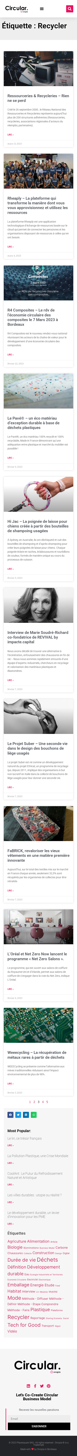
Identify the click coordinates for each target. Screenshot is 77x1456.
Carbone (62, 1247)
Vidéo (12, 1331)
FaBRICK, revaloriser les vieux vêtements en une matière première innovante (38, 855)
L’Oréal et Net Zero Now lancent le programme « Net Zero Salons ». (37, 956)
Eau (26, 1274)
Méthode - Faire (18, 1310)
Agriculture (16, 1241)
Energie (37, 1285)
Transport (47, 1325)
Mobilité (53, 1291)
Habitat (14, 1291)
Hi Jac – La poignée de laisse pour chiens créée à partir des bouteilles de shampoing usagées (38, 526)
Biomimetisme (31, 1247)
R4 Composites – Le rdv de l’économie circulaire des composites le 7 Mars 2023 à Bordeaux (32, 317)
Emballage (18, 1284)
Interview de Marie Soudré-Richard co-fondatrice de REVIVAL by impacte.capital (37, 637)
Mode (14, 1298)
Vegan (58, 1326)
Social (66, 1318)
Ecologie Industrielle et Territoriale (46, 1274)
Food (57, 1285)
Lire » (10, 134)
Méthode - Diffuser (35, 1298)
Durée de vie (21, 1260)
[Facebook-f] (35, 1386)
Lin (37, 1292)
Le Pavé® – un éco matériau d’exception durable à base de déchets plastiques (33, 423)
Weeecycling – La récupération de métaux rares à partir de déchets (36, 1054)
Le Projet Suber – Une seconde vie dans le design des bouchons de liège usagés (37, 748)
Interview (28, 1291)
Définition (16, 1266)
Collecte (28, 1253)
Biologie (15, 1247)
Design (58, 1253)
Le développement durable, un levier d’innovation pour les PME (33, 1215)
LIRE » (10, 1145)
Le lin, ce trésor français (24, 1138)
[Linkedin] (28, 1386)
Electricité (32, 1279)
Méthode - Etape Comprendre (38, 1304)
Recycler (18, 1317)
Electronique (44, 1279)
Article (53, 1241)
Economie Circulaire (16, 1279)
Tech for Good (24, 1325)
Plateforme (57, 1310)
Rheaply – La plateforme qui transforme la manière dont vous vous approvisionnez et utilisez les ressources (37, 205)
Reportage (37, 1318)
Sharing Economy (54, 1318)
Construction (43, 1253)
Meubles (44, 1292)
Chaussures (15, 1253)
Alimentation (38, 1241)
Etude (49, 1285)
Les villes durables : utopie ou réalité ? (34, 1195)
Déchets (47, 1259)
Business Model (47, 1248)
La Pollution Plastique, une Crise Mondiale (37, 1156)
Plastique (40, 1309)
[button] (42, 9)
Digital (66, 1253)
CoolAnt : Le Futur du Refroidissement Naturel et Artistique (35, 1176)
